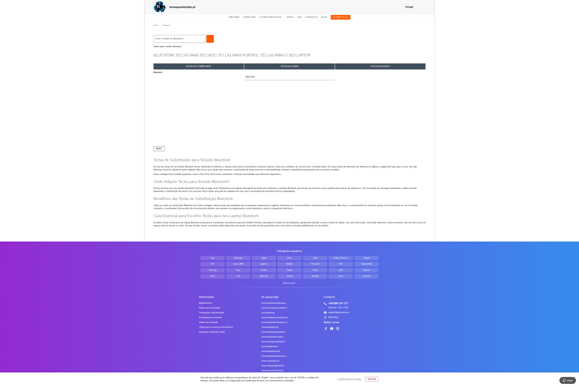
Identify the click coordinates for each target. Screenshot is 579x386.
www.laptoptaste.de (270, 351)
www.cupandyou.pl (270, 361)
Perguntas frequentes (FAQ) (212, 332)
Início (155, 25)
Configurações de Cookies (349, 379)
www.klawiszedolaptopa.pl (273, 303)
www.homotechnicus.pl (272, 371)
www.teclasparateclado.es (273, 332)
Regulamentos (205, 303)
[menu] (289, 17)
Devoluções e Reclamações (211, 313)
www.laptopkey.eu (269, 327)
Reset (159, 149)
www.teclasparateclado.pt (273, 342)
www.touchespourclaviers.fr (274, 308)
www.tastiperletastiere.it (272, 366)
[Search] (210, 39)
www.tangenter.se (269, 346)
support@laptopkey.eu (338, 312)
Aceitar (371, 379)
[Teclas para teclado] (159, 7)
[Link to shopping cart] (417, 7)
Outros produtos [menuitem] (270, 17)
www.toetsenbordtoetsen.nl (274, 322)
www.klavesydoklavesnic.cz (273, 356)
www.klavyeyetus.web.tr (272, 337)
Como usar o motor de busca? (167, 47)
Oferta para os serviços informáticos (216, 327)
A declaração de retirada (210, 318)
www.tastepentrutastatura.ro (274, 318)
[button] (424, 7)
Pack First (250, 77)
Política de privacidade (209, 308)
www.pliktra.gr (268, 313)
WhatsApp (333, 317)
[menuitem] (234, 17)
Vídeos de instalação (208, 322)
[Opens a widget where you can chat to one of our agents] (567, 380)
